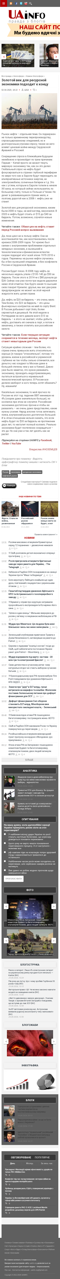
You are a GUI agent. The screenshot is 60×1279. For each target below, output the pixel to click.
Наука (20, 1246)
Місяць (29, 1163)
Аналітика (30, 770)
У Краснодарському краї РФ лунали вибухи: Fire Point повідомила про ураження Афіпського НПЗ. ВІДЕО (32, 679)
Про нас (8, 1270)
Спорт (7, 1249)
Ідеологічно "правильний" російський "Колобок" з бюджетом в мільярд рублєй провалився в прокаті (35, 1135)
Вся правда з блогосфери (13, 76)
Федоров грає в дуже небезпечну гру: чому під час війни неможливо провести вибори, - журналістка (37, 779)
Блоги (30, 1100)
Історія (27, 1246)
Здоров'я (49, 1246)
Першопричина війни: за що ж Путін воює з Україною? (34, 1121)
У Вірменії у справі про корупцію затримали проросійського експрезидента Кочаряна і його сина (32, 605)
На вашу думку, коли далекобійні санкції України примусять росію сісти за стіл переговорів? (27, 828)
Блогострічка (29, 964)
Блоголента (42, 1249)
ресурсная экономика (32, 472)
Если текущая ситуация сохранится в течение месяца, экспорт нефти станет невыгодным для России (29, 338)
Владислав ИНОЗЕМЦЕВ (43, 449)
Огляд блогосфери (29, 1249)
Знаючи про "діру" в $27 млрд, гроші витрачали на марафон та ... (17, 63)
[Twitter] (20, 4)
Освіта (33, 1246)
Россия (5, 472)
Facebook (46, 440)
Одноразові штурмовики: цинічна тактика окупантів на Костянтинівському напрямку (33, 1109)
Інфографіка (30, 1065)
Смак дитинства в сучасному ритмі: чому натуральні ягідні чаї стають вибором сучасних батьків (32, 668)
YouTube (16, 443)
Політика (29, 1243)
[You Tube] (25, 4)
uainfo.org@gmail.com (39, 1270)
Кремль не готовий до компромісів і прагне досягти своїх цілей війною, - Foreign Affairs (35, 806)
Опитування (30, 819)
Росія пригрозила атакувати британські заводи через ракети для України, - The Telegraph (29, 564)
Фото (30, 890)
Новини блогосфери (34, 76)
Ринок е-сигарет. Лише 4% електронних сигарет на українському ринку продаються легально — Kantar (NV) (30, 972)
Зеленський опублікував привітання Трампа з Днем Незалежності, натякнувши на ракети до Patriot (32, 638)
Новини (29, 537)
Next (57, 56)
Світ (6, 1246)
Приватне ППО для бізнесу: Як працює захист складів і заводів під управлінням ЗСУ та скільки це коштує (36, 793)
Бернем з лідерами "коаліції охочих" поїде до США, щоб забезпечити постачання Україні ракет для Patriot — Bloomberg (31, 649)
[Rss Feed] (10, 4)
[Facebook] (15, 4)
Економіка (49, 1243)
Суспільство (39, 1243)
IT (44, 1246)
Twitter (6, 443)
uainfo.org (33, 1263)
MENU (3, 3)
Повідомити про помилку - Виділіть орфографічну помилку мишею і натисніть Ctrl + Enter (29, 462)
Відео (18, 1249)
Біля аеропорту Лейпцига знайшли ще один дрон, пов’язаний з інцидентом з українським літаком (31, 583)
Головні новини (18, 1243)
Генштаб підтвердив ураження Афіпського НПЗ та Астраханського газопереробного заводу (31, 594)
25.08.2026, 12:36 (16, 1017)
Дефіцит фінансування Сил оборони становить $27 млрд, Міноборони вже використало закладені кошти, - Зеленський (32, 704)
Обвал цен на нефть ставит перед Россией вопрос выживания (28, 228)
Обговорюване (21, 1157)
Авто (40, 1246)
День (12, 1163)
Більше (29, 760)
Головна (8, 1243)
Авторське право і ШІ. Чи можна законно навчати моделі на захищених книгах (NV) (31, 990)
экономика (15, 472)
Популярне (42, 1157)
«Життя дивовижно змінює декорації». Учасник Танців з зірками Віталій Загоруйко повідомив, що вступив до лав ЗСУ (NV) (30, 1000)
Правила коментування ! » (45, 534)
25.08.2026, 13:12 (16, 986)
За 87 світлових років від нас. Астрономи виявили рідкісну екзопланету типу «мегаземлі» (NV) (30, 1011)
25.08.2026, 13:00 (16, 995)
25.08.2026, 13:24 (16, 978)
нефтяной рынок (9, 476)
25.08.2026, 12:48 (16, 1006)
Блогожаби (30, 1025)
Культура (12, 1246)
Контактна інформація (20, 1270)
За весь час (46, 1163)
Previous (3, 56)
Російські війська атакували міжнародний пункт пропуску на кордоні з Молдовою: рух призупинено (30, 737)
